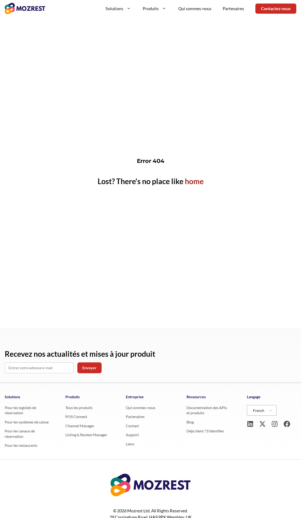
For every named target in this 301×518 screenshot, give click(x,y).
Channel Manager (79, 425)
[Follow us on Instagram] (274, 424)
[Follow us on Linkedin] (250, 424)
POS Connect (76, 416)
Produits (151, 8)
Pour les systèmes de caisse (27, 422)
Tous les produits (79, 407)
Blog (190, 422)
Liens (130, 444)
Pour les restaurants (21, 445)
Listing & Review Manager (86, 434)
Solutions (114, 8)
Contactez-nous (276, 8)
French (258, 410)
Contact (132, 425)
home (194, 181)
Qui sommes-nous (194, 8)
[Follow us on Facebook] (287, 424)
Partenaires (233, 8)
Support (132, 434)
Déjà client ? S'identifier (205, 431)
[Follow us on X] (262, 424)
